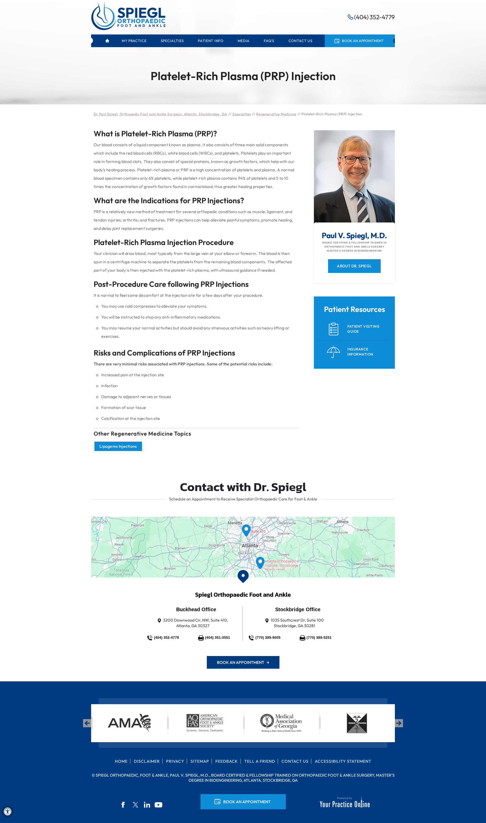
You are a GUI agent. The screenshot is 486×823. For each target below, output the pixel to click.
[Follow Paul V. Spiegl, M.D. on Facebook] (124, 805)
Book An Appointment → (243, 662)
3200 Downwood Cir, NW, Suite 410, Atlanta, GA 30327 (195, 623)
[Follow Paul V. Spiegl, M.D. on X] (135, 805)
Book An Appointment (247, 801)
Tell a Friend (259, 761)
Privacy (175, 761)
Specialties (241, 114)
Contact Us (295, 761)
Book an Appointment (363, 41)
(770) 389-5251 (319, 637)
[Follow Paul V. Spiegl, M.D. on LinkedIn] (147, 805)
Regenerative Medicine (276, 114)
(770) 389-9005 (267, 637)
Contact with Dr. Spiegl (243, 487)
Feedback (226, 761)
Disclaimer (147, 761)
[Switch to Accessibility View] (7, 811)
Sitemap (200, 761)
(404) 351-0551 (217, 637)
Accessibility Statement (343, 761)
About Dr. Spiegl (354, 266)
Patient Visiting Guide (363, 329)
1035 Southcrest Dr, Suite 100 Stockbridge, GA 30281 (297, 623)
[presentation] (243, 52)
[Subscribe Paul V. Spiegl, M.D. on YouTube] (159, 805)
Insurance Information (360, 352)
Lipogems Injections (118, 446)
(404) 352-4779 (374, 17)
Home (107, 40)
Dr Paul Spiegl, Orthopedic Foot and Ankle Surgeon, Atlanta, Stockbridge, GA (160, 114)
